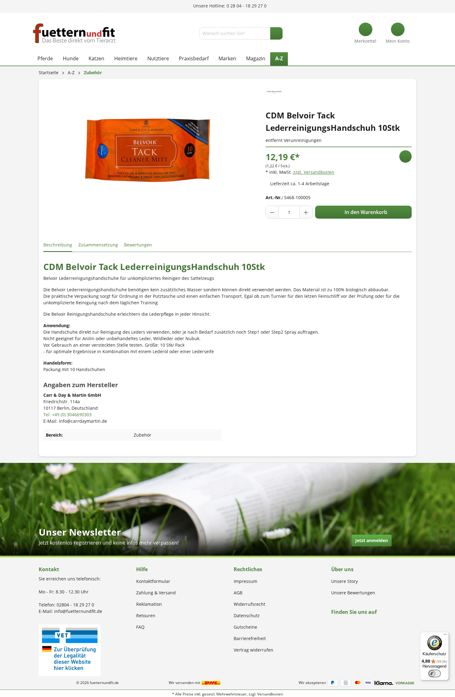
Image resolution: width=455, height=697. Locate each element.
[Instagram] (340, 624)
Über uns (342, 569)
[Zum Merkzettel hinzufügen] (405, 156)
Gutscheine (245, 627)
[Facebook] (333, 624)
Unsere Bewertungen (353, 593)
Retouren (145, 615)
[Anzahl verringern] (272, 212)
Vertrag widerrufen (253, 650)
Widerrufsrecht (249, 604)
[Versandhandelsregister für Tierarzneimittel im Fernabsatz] (70, 649)
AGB (238, 593)
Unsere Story (344, 581)
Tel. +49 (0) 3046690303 (67, 414)
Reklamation (149, 604)
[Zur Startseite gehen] (74, 33)
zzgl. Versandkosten (313, 172)
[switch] (434, 673)
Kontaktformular (153, 581)
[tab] (57, 245)
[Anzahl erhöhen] (305, 212)
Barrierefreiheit (250, 638)
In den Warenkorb (365, 212)
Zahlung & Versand (156, 593)
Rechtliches (248, 569)
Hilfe (142, 569)
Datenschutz (247, 615)
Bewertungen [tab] (138, 245)
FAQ (140, 627)
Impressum (245, 581)
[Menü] (445, 635)
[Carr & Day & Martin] (274, 91)
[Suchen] (276, 33)
